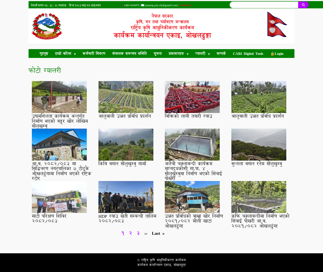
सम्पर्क (221, 53)
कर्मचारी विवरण (94, 53)
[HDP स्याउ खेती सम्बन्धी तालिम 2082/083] (125, 211)
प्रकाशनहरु (174, 54)
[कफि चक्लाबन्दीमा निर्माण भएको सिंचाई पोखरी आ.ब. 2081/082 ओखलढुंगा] (258, 211)
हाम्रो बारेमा (61, 54)
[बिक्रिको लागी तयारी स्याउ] (192, 111)
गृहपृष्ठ (44, 53)
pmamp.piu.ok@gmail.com (161, 5)
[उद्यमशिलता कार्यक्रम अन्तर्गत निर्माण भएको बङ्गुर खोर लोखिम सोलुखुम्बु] (59, 111)
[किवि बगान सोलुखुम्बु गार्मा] (125, 159)
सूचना (158, 53)
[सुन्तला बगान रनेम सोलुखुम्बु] (258, 159)
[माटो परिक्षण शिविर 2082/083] (59, 211)
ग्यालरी (198, 54)
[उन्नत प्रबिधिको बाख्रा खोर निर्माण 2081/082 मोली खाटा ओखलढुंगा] (192, 211)
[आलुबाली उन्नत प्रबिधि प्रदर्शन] (125, 111)
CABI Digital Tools (248, 53)
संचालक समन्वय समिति (129, 53)
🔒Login (276, 53)
